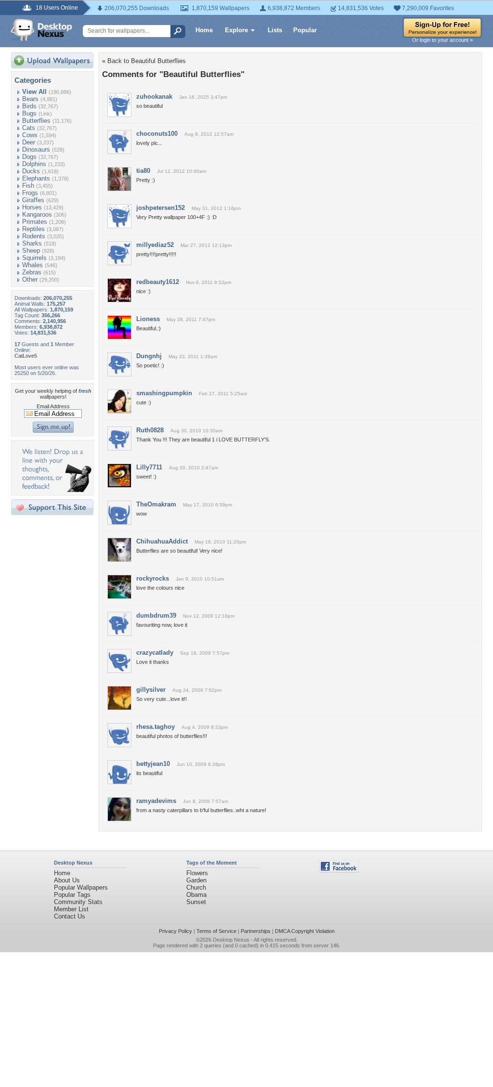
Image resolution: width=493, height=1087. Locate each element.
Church (196, 887)
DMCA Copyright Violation (305, 931)
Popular (305, 30)
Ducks (31, 171)
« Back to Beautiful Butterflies (144, 61)
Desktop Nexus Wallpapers (41, 30)
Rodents (33, 236)
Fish (28, 185)
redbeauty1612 (157, 281)
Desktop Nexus (231, 940)
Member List (71, 909)
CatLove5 (25, 356)
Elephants (36, 178)
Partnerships (256, 931)
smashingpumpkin (164, 393)
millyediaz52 (155, 244)
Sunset (196, 902)
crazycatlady (154, 652)
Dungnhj (149, 356)
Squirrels (34, 257)
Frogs (30, 192)
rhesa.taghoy (155, 726)
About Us (67, 880)
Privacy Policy (175, 931)
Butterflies (36, 120)
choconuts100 (157, 133)
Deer (28, 142)
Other (30, 279)
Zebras (31, 272)
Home (204, 30)
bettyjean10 (153, 763)
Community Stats (78, 902)
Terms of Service (216, 931)
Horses (32, 207)
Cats (28, 127)
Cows (30, 135)
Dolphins (34, 164)
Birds (29, 106)
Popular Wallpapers (81, 887)
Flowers (197, 873)
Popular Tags (72, 894)
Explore (236, 30)
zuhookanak (154, 96)
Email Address (53, 406)
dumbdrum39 (156, 615)
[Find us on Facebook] (339, 870)
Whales (32, 265)
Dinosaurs (36, 149)
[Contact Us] (55, 489)
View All (34, 91)
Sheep (31, 250)
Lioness (148, 319)
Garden (196, 880)
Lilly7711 (149, 467)
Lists (275, 30)
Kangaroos (37, 214)
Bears (30, 99)
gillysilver (151, 689)
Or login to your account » (442, 40)
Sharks (32, 243)
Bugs (29, 113)
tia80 (143, 170)
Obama (196, 894)
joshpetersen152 (160, 207)
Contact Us (69, 916)
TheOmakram (156, 504)
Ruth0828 (150, 430)
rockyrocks (152, 578)
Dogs (29, 156)
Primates (34, 221)
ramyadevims (156, 800)
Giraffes (33, 200)
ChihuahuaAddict (162, 541)
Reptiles (33, 229)
